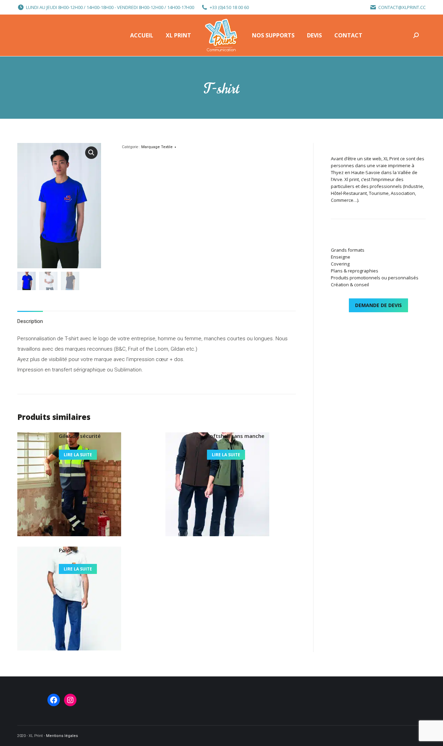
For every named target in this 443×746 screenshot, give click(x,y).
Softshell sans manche (235, 435)
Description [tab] (30, 321)
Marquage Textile (157, 147)
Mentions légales (62, 736)
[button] (91, 152)
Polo (64, 550)
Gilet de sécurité (80, 435)
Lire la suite (78, 455)
